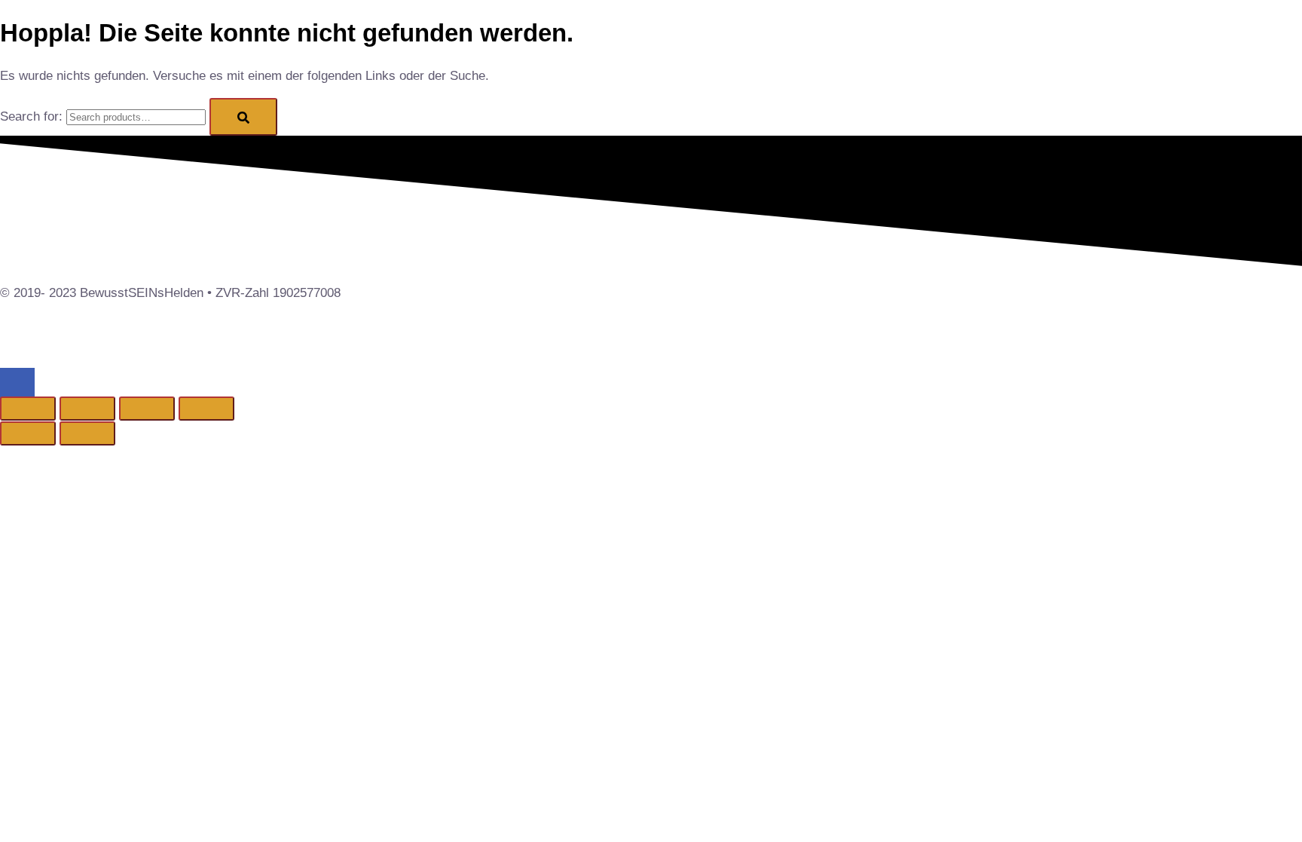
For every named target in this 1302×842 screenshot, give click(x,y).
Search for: (31, 116)
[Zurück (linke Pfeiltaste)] (28, 433)
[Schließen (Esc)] (206, 409)
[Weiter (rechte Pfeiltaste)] (87, 433)
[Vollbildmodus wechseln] (87, 409)
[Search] (243, 117)
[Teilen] (147, 409)
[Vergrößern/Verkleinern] (28, 409)
